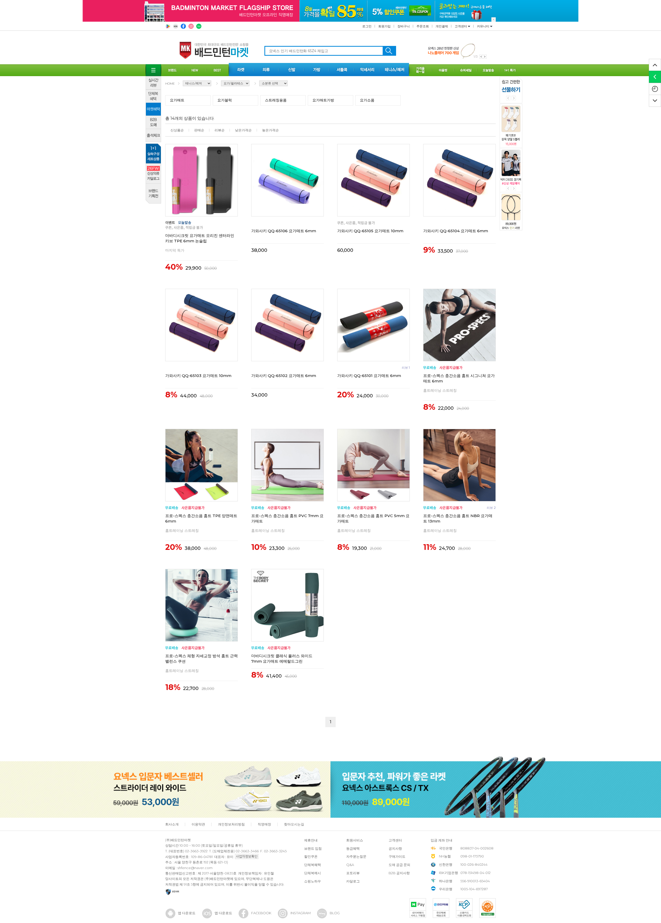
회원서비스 (354, 840)
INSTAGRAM (300, 913)
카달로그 (353, 881)
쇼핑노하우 (312, 881)
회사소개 (172, 824)
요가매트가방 (323, 100)
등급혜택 (353, 848)
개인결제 (442, 26)
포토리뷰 (353, 873)
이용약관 (198, 824)
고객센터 (461, 26)
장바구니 (403, 26)
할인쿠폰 (311, 856)
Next (514, 98)
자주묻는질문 (356, 856)
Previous (508, 98)
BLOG (335, 913)
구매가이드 (397, 856)
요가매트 (177, 100)
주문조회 (422, 26)
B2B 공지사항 (399, 873)
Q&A (350, 865)
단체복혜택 (312, 865)
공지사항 (395, 848)
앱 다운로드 (186, 913)
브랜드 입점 (313, 848)
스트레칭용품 (276, 100)
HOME (170, 83)
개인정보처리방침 (231, 824)
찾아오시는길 (294, 824)
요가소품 (367, 100)
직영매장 (264, 824)
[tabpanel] (457, 51)
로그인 (367, 26)
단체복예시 (312, 873)
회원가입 (384, 26)
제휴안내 (311, 840)
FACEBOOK (261, 913)
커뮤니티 (483, 26)
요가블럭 (224, 100)
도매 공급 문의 (399, 865)
